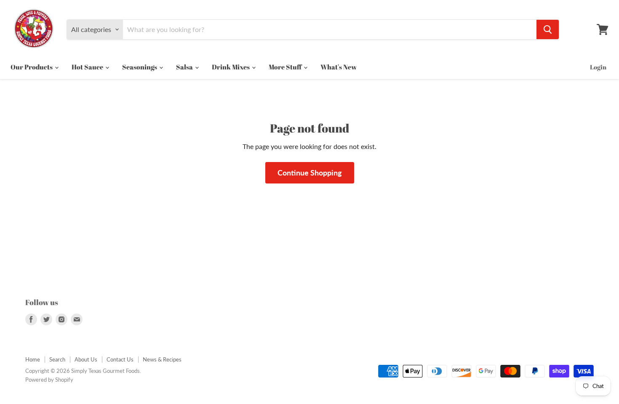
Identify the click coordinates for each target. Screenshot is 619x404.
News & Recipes (162, 359)
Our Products (32, 67)
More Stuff (286, 67)
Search (57, 359)
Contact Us (120, 359)
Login (598, 67)
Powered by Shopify (49, 379)
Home (32, 359)
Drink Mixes (231, 67)
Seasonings (140, 67)
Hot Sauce (88, 67)
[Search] (547, 29)
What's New (338, 67)
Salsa (185, 67)
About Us (86, 359)
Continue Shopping (309, 172)
